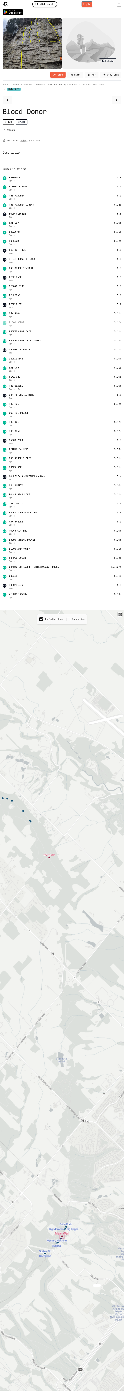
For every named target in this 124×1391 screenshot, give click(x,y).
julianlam (25, 140)
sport (21, 121)
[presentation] (107, 61)
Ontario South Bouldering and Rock (56, 84)
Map (94, 74)
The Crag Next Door (92, 84)
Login (87, 4)
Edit (60, 74)
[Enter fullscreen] (120, 614)
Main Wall (14, 89)
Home (5, 84)
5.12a (8, 121)
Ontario (28, 84)
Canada (15, 84)
